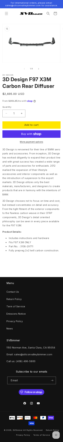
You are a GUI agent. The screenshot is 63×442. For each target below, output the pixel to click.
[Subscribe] (52, 380)
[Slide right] (38, 68)
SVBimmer (18, 430)
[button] (6, 13)
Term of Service (15, 306)
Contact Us (12, 291)
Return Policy (14, 299)
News (9, 328)
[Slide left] (24, 68)
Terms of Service (41, 435)
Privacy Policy (14, 321)
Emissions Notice (16, 313)
